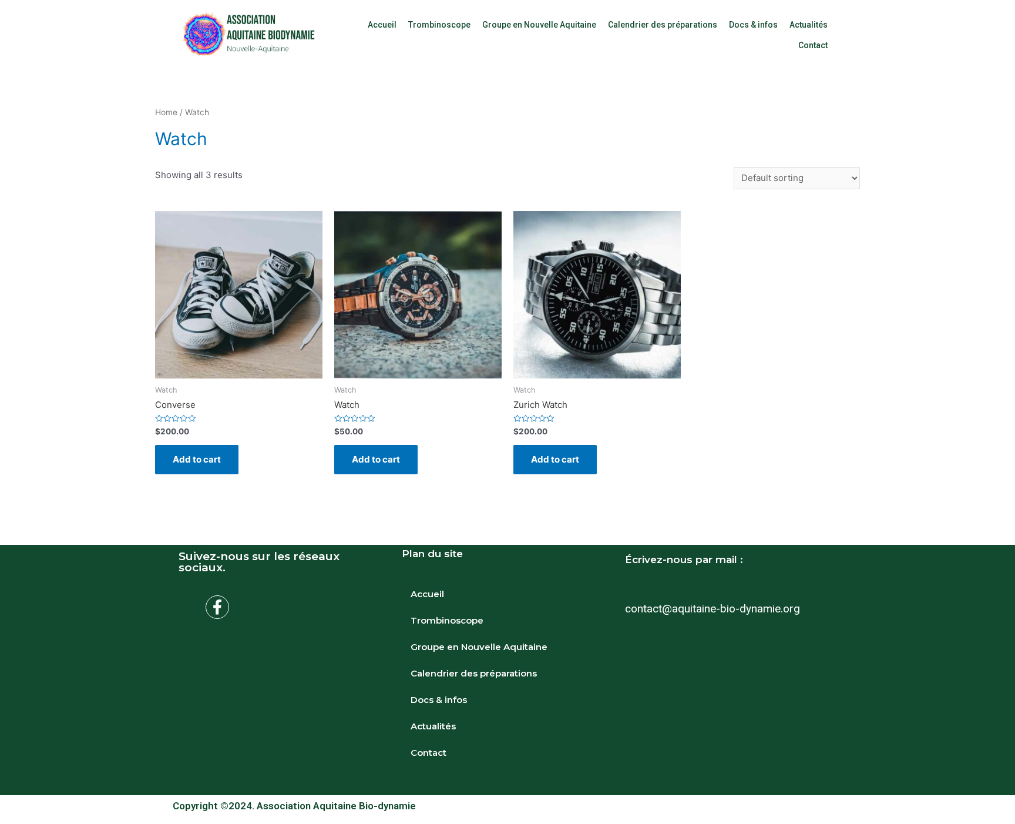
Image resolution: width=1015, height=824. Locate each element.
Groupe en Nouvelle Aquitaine (539, 24)
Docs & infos (753, 24)
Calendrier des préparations (662, 24)
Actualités (808, 24)
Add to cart (197, 459)
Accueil (382, 24)
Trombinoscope (439, 24)
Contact (813, 45)
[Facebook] (217, 607)
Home (166, 112)
